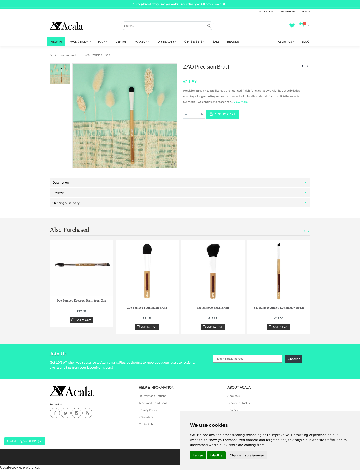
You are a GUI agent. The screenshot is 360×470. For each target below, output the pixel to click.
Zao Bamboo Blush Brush (213, 307)
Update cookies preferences (20, 467)
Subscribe (293, 358)
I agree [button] (198, 455)
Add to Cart (225, 114)
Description (60, 182)
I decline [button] (216, 455)
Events (306, 11)
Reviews (58, 192)
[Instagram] (76, 413)
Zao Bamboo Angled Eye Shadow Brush (279, 307)
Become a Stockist (239, 403)
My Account (267, 11)
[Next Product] (308, 65)
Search (209, 26)
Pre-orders (146, 417)
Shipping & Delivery (66, 203)
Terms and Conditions (153, 403)
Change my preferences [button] (247, 455)
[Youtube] (87, 413)
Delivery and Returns (152, 396)
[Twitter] (66, 413)
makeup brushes (69, 55)
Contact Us (146, 424)
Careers (233, 410)
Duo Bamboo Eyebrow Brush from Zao (81, 300)
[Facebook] (55, 413)
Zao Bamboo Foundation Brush (147, 307)
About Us (234, 396)
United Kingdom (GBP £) (23, 441)
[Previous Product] (302, 65)
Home (51, 55)
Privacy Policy (148, 410)
